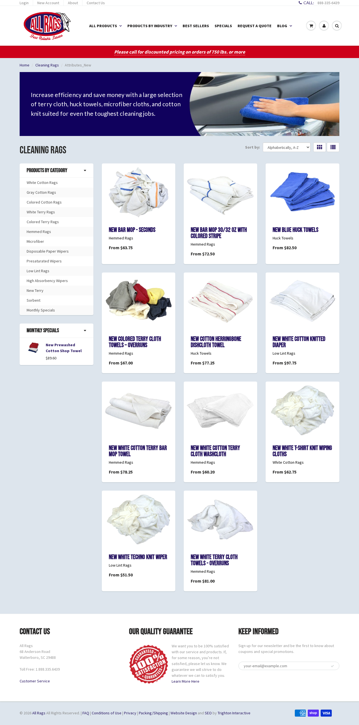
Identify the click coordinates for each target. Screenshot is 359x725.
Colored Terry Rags (43, 221)
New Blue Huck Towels (295, 230)
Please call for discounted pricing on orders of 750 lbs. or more (179, 52)
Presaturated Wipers (44, 261)
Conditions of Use (106, 712)
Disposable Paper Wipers (48, 251)
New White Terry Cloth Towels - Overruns (214, 560)
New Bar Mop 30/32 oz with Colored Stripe (219, 233)
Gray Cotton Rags (41, 192)
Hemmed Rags (39, 231)
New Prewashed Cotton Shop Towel (64, 347)
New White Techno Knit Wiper (138, 557)
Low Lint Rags (38, 270)
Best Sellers (196, 25)
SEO (208, 712)
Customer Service (35, 681)
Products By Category (47, 170)
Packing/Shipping (153, 712)
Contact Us (96, 2)
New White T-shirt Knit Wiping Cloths (302, 451)
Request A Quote (254, 25)
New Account (48, 2)
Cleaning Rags (47, 65)
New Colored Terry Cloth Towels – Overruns (135, 342)
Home (24, 65)
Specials (223, 25)
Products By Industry (149, 25)
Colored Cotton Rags (44, 202)
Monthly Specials (41, 310)
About (73, 2)
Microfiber (35, 241)
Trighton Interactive (234, 712)
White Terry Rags (41, 211)
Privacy (130, 712)
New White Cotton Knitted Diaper (299, 342)
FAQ (85, 712)
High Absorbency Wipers (47, 280)
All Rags (38, 712)
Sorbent (33, 300)
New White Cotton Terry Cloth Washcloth (215, 451)
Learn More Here (185, 681)
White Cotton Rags (42, 182)
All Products (103, 25)
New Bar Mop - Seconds (132, 230)
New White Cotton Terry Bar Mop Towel (138, 451)
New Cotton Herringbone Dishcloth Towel (216, 342)
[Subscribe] (332, 666)
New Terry (35, 290)
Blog (282, 25)
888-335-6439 (328, 2)
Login (24, 2)
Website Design (184, 712)
